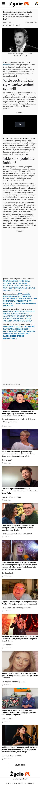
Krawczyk (7, 65)
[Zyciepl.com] (19, 4)
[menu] (3, 3)
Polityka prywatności (20, 779)
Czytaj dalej (20, 765)
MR (10, 22)
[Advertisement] (20, 254)
